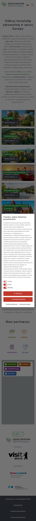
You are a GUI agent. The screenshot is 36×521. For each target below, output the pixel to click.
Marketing (10, 287)
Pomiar (10, 284)
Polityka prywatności (12, 304)
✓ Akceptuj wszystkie (18, 299)
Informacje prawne (24, 304)
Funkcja (10, 281)
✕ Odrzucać (18, 293)
